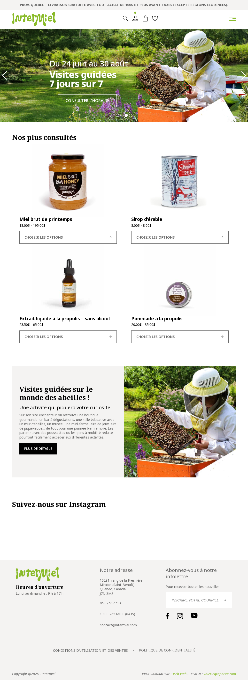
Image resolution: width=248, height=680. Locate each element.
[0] (145, 18)
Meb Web (179, 674)
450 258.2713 (110, 602)
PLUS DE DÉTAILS (38, 448)
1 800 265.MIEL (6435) (117, 614)
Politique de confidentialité (167, 650)
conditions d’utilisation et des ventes (90, 650)
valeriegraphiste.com (220, 674)
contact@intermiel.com (118, 625)
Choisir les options (43, 237)
